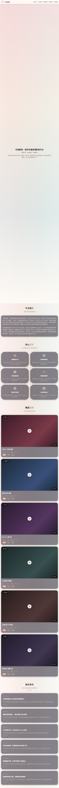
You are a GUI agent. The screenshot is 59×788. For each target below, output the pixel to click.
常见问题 (56, 2)
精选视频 (45, 2)
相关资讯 (51, 2)
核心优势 (40, 2)
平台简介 (35, 2)
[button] (29, 431)
